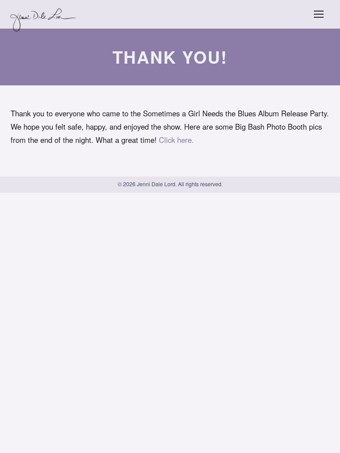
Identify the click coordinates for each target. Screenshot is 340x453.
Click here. (176, 139)
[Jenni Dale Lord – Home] (44, 14)
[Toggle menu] (318, 14)
